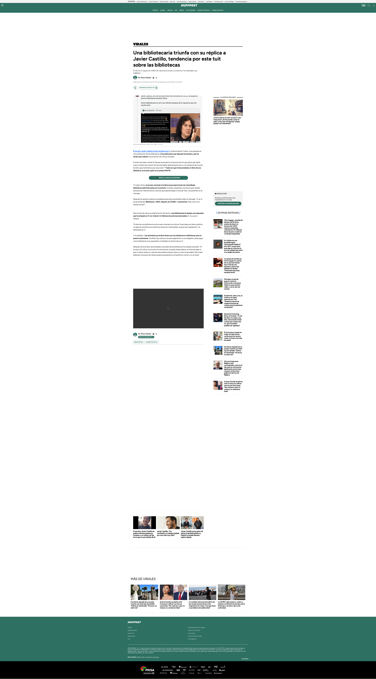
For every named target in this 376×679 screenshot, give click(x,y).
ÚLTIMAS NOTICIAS (217, 10)
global (162, 10)
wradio (184, 670)
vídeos (181, 10)
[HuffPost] (134, 622)
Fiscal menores (153, 1)
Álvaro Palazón (146, 78)
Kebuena (221, 670)
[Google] (153, 78)
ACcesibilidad (192, 639)
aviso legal (191, 633)
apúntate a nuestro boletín (228, 203)
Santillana (184, 667)
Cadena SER (203, 667)
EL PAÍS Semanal (207, 670)
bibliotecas (138, 342)
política (155, 10)
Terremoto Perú (164, 1)
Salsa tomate (192, 1)
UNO (179, 670)
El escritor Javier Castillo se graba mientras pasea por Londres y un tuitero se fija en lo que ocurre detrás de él (144, 534)
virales (170, 10)
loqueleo (209, 673)
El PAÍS (165, 667)
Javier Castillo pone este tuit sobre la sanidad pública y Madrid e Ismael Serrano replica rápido (192, 534)
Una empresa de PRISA (148, 668)
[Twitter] (156, 78)
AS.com (209, 667)
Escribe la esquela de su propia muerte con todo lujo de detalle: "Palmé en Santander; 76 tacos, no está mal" (233, 351)
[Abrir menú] (2, 5)
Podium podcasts (184, 673)
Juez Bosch (209, 1)
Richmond (164, 673)
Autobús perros (218, 1)
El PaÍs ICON (192, 673)
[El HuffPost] (189, 5)
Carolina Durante (182, 1)
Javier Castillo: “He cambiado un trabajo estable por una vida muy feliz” (168, 533)
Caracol (222, 667)
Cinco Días (192, 670)
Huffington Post (168, 670)
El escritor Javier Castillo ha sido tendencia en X (151, 151)
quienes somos (132, 630)
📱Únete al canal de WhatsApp (168, 178)
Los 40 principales (175, 667)
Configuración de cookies (196, 627)
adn (215, 667)
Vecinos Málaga (229, 1)
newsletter (131, 636)
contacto (131, 633)
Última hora (364, 5)
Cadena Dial (199, 670)
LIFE (176, 10)
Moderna (174, 673)
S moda (200, 673)
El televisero (191, 10)
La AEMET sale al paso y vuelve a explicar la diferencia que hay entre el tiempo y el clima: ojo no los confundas (231, 605)
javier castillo (151, 342)
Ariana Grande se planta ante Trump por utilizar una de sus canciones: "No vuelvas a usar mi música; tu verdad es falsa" (233, 386)
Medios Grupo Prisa (148, 673)
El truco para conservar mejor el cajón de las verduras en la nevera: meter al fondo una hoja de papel (233, 336)
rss (129, 639)
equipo (130, 627)
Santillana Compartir (194, 667)
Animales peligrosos (241, 1)
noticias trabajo (203, 10)
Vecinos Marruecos (142, 1)
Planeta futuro (214, 670)
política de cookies (194, 630)
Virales (140, 44)
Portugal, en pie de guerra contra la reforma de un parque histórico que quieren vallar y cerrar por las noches (232, 284)
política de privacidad (195, 636)
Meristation (218, 673)
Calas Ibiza (201, 1)
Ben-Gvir (172, 1)
